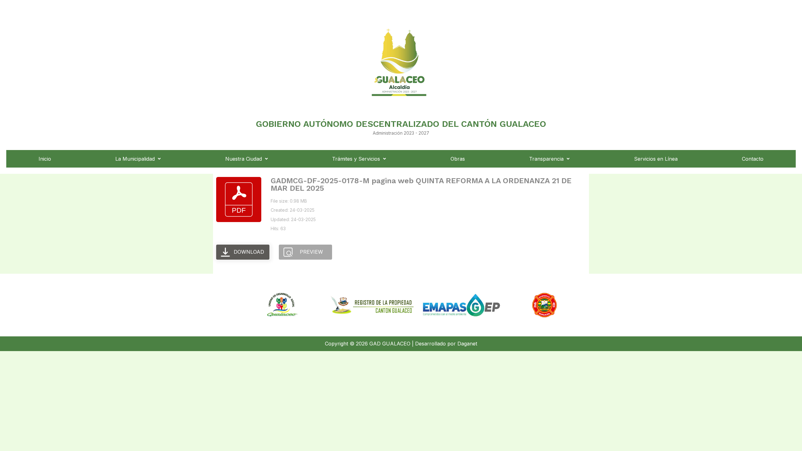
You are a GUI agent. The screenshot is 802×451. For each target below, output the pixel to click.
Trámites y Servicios (356, 159)
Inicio (45, 159)
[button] (138, 159)
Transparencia (546, 159)
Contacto (752, 159)
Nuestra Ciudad (243, 159)
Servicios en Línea (656, 159)
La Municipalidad (135, 159)
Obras (457, 159)
